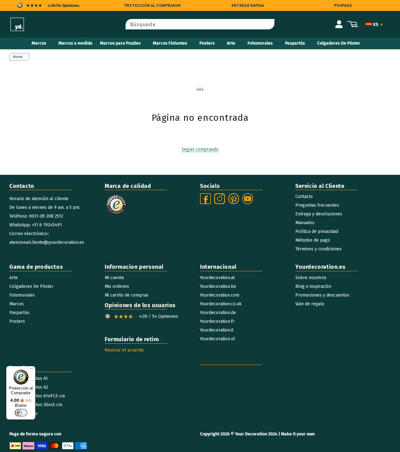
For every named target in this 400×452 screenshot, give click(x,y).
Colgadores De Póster (338, 43)
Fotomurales (260, 43)
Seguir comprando (200, 149)
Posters (207, 43)
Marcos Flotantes (170, 43)
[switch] (21, 412)
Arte (231, 43)
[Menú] (31, 370)
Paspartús (295, 43)
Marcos (39, 43)
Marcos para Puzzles (120, 43)
